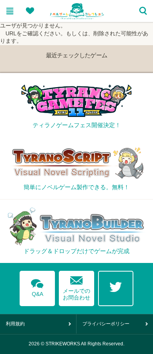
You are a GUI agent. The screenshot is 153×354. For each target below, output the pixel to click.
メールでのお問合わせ (76, 286)
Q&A (37, 286)
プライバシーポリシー (105, 324)
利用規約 (15, 324)
